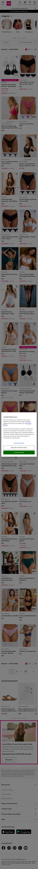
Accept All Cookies (19, 452)
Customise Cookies (19, 443)
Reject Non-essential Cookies (19, 447)
